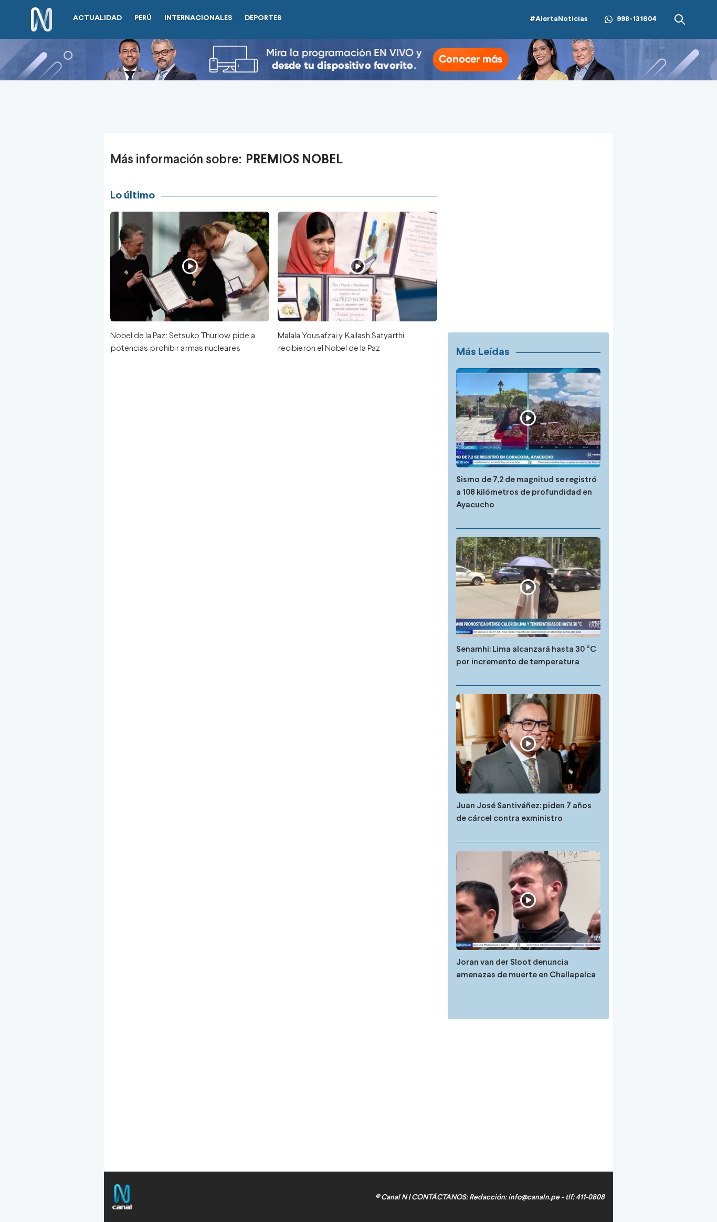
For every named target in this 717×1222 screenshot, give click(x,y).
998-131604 (637, 19)
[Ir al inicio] (41, 19)
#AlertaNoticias (559, 19)
